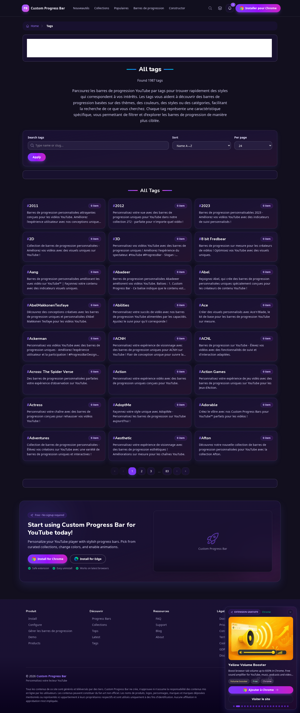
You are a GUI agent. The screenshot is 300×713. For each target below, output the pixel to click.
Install (32, 619)
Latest (96, 637)
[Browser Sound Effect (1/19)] (234, 706)
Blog (159, 631)
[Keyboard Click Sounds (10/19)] (262, 706)
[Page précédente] (123, 471)
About (160, 637)
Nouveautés (81, 8)
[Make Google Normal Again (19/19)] (288, 706)
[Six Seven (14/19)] (273, 706)
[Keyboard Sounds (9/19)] (259, 706)
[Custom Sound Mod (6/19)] (250, 706)
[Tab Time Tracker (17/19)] (282, 706)
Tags (95, 643)
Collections (101, 8)
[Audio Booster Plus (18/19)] (285, 706)
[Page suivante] (177, 471)
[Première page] (114, 471)
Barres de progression (148, 8)
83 (167, 471)
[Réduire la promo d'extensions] (290, 612)
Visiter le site (261, 699)
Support (161, 625)
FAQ (158, 619)
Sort (175, 137)
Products (34, 643)
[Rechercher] (210, 8)
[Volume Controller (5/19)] (248, 706)
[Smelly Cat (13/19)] (270, 706)
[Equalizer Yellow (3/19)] (241, 706)
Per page (240, 137)
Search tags (36, 137)
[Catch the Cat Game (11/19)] (265, 706)
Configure (35, 625)
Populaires (121, 8)
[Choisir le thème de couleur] (220, 8)
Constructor (177, 8)
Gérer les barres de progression (50, 631)
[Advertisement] (149, 48)
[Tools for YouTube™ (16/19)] (279, 706)
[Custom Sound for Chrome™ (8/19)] (256, 706)
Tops (95, 631)
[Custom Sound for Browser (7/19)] (253, 706)
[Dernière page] (185, 471)
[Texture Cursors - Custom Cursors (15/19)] (276, 706)
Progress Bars (101, 619)
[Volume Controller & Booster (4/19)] (245, 706)
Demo (32, 637)
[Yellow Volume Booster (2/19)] (237, 706)
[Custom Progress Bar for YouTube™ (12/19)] (268, 706)
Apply (37, 157)
